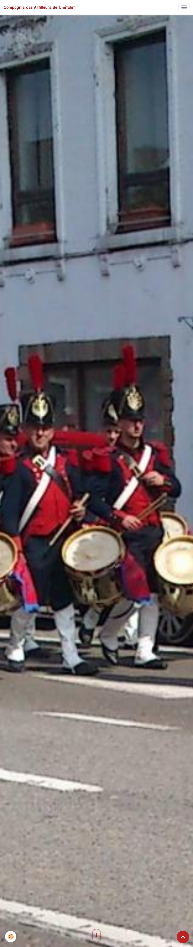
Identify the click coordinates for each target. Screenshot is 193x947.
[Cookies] (10, 936)
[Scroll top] (183, 937)
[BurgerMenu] (183, 7)
